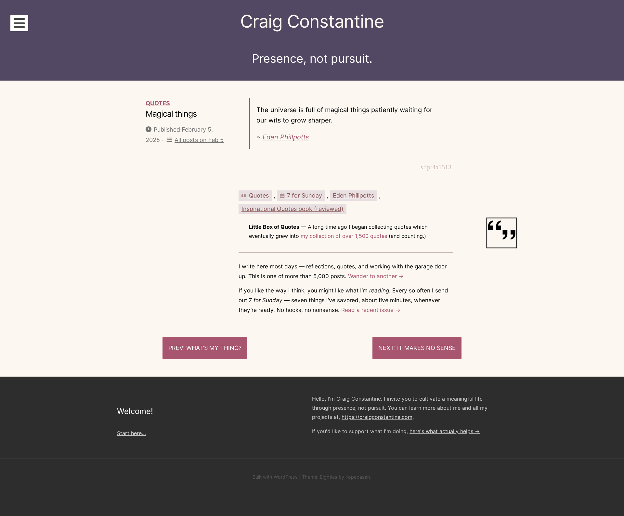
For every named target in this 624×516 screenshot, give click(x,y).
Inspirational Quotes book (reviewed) (292, 208)
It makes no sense (426, 347)
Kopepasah (357, 477)
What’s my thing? (213, 347)
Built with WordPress (275, 477)
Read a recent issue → (370, 309)
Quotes (158, 103)
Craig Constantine (312, 21)
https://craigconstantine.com (377, 417)
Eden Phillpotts (286, 137)
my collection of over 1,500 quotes (344, 236)
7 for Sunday (303, 195)
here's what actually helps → (445, 431)
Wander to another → (376, 276)
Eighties (328, 477)
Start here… (131, 433)
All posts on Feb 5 (199, 139)
